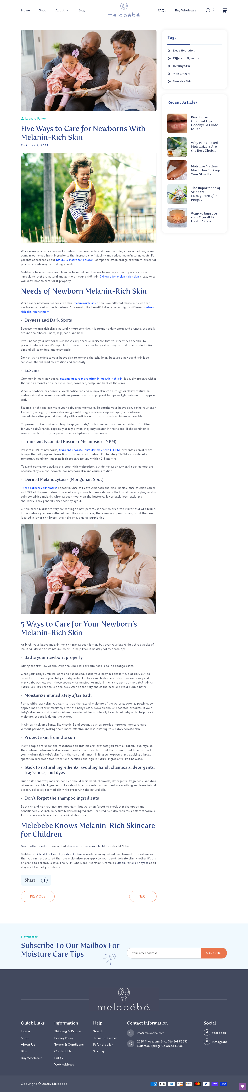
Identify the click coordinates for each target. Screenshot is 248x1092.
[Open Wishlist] (242, 1086)
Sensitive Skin (182, 81)
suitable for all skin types (131, 863)
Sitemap (99, 1051)
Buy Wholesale (31, 1058)
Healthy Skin (181, 66)
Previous (37, 896)
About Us (28, 1044)
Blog (24, 1051)
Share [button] (30, 880)
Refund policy (103, 1044)
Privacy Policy (63, 1038)
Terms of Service (105, 1038)
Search (98, 1031)
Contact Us (62, 1051)
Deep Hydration (184, 50)
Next (143, 896)
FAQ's (58, 1058)
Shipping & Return (67, 1031)
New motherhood (33, 846)
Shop (25, 1038)
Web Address (64, 1064)
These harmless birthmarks (39, 488)
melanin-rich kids (85, 303)
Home (25, 1031)
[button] (63, 10)
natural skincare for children (74, 260)
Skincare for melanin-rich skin (119, 276)
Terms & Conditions (69, 1044)
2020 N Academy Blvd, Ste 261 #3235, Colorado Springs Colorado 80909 (162, 1044)
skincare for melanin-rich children (89, 846)
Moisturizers (181, 73)
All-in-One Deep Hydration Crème (59, 854)
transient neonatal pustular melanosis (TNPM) (90, 450)
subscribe (213, 953)
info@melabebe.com (150, 1033)
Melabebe (60, 1084)
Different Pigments (186, 58)
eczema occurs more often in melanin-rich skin (91, 378)
